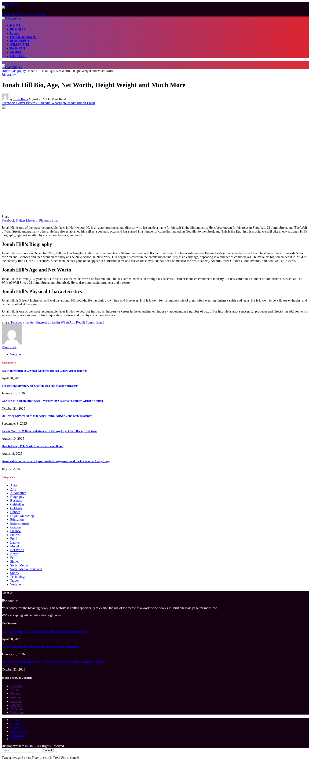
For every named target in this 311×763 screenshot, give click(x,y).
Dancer (15, 512)
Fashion (17, 48)
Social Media (19, 565)
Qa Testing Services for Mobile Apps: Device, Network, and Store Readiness (47, 415)
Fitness (14, 535)
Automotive (18, 493)
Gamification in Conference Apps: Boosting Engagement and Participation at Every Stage (55, 461)
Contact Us (17, 727)
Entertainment (23, 37)
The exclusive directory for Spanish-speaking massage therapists (40, 385)
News (15, 33)
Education (17, 519)
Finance (15, 531)
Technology (18, 576)
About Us (16, 723)
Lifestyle (18, 56)
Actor (14, 485)
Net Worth (17, 550)
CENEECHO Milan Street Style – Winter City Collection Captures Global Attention (52, 400)
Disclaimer (17, 735)
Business (18, 29)
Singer (14, 561)
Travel (14, 580)
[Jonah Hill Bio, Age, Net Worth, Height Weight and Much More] (85, 213)
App (13, 489)
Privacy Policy (20, 731)
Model (16, 52)
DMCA (15, 739)
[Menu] (3, 64)
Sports (14, 573)
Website (15, 584)
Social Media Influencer (26, 569)
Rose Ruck (20, 99)
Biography (20, 41)
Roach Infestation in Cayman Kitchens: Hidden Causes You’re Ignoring (44, 370)
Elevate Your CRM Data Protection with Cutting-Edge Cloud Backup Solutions (49, 431)
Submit (47, 750)
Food (13, 538)
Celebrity (16, 508)
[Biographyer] (12, 18)
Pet (12, 557)
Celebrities (20, 44)
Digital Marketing (22, 516)
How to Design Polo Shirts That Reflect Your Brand (32, 446)
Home (15, 25)
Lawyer (15, 542)
